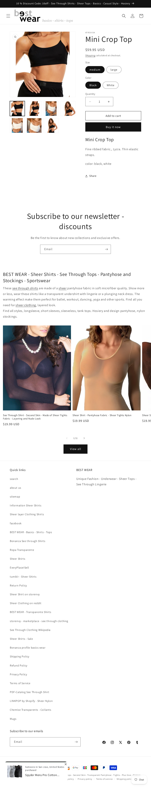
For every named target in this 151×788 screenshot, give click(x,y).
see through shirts (25, 288)
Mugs (13, 719)
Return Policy (18, 585)
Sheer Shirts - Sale (21, 639)
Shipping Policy (19, 656)
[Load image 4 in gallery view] (68, 108)
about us (15, 487)
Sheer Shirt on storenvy (25, 594)
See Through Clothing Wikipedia (30, 630)
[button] (8, 16)
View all (75, 449)
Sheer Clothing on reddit (25, 603)
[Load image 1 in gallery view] (17, 108)
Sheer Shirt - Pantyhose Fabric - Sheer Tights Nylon (102, 415)
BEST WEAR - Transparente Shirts (30, 612)
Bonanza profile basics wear (27, 647)
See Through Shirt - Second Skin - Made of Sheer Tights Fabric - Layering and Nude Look (35, 417)
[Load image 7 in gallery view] (51, 125)
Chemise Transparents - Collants (30, 710)
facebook (16, 523)
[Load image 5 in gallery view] (17, 125)
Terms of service (104, 779)
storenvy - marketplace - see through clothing (39, 621)
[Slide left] (67, 438)
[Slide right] (84, 438)
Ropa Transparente (22, 550)
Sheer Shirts (17, 558)
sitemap (15, 496)
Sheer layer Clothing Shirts (27, 514)
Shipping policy (125, 779)
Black (93, 85)
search (14, 479)
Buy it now (113, 127)
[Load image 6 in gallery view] (34, 125)
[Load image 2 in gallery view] (34, 108)
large (113, 69)
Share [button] (93, 176)
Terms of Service (20, 683)
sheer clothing (26, 305)
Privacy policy (85, 779)
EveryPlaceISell (19, 567)
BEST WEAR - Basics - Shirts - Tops (31, 532)
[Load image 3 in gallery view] (51, 108)
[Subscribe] (106, 249)
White (110, 85)
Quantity (90, 94)
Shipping (90, 55)
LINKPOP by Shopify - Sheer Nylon (31, 701)
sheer (62, 288)
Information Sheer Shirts (25, 505)
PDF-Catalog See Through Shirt (29, 692)
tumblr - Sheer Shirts (23, 576)
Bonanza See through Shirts (27, 541)
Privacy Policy (18, 674)
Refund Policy (18, 665)
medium (94, 69)
